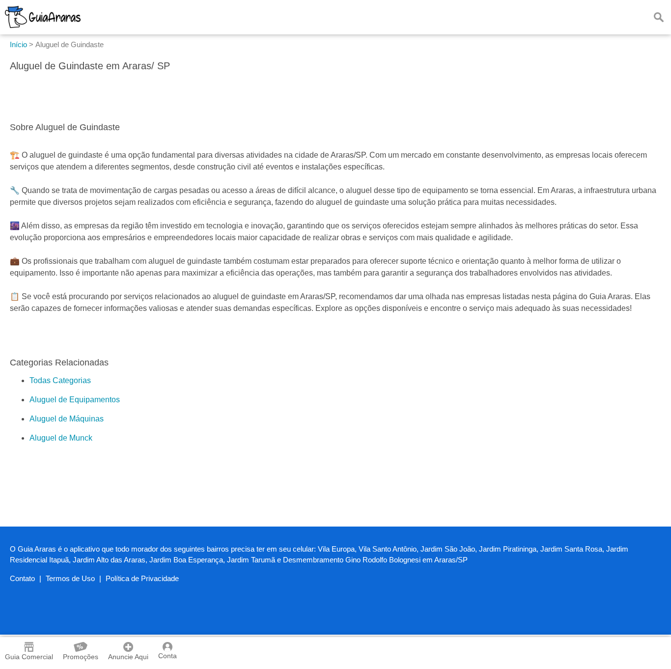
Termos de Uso (70, 578)
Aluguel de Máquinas (66, 419)
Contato (22, 578)
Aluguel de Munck (60, 438)
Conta (167, 656)
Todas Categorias (60, 380)
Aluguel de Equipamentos (74, 399)
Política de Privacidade (142, 578)
